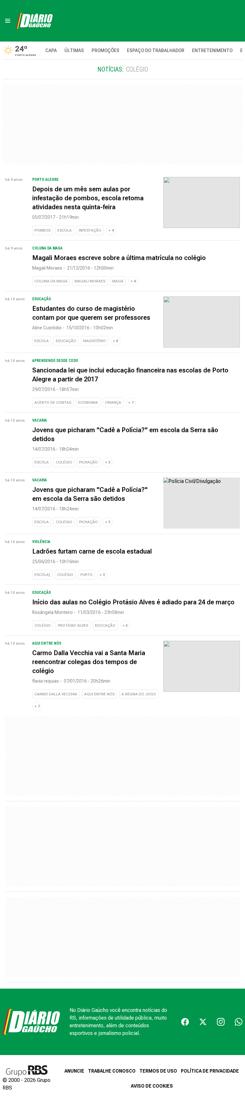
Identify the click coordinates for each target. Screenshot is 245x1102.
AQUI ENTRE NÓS (99, 694)
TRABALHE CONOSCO (112, 1071)
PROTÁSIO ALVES (73, 625)
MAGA (117, 281)
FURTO (86, 574)
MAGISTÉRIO (94, 341)
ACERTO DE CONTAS (52, 402)
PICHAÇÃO (88, 462)
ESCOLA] (42, 574)
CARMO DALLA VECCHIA (55, 694)
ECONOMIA (88, 402)
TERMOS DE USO (158, 1071)
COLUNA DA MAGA (51, 281)
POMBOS (42, 230)
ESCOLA (64, 230)
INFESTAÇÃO (90, 230)
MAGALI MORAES (90, 281)
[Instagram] (221, 1022)
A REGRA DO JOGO (139, 694)
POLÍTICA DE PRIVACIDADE (210, 1071)
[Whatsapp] (238, 1022)
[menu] (7, 21)
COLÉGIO (64, 462)
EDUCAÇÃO (66, 341)
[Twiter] (203, 1022)
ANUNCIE (74, 1071)
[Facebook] (185, 1022)
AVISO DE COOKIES (152, 1086)
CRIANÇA (113, 402)
